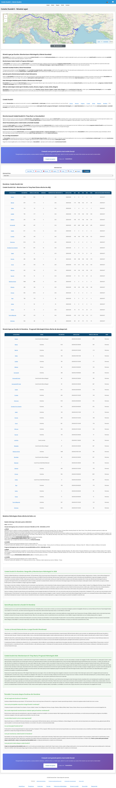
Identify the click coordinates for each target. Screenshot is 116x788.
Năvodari (16, 463)
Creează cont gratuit (50, 159)
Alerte (52, 5)
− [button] (5, 20)
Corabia (12, 236)
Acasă (48, 5)
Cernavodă (12, 225)
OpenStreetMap (105, 41)
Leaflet (99, 41)
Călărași (12, 219)
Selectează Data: (7, 173)
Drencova (12, 242)
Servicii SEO (81, 781)
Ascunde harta (59, 45)
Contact (67, 5)
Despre (57, 5)
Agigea (16, 339)
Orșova (12, 293)
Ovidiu (16, 479)
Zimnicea (12, 321)
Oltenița (12, 287)
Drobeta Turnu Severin (12, 247)
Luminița (16, 440)
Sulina (12, 304)
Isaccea (12, 276)
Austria (71, 103)
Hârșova (12, 270)
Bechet (12, 202)
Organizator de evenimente (70, 781)
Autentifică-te (68, 159)
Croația (88, 103)
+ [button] (5, 16)
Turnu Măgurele (12, 315)
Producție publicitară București (55, 781)
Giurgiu (12, 259)
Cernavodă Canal (16, 378)
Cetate (12, 231)
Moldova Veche (12, 281)
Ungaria (82, 103)
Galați (12, 253)
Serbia (93, 103)
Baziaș (12, 197)
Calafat (12, 214)
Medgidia (16, 446)
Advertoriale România (41, 781)
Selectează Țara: (58, 167)
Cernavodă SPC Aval (16, 384)
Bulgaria (99, 103)
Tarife (62, 5)
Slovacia (77, 103)
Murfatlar (16, 457)
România (105, 103)
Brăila (12, 208)
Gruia (12, 264)
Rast (12, 298)
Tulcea (12, 309)
